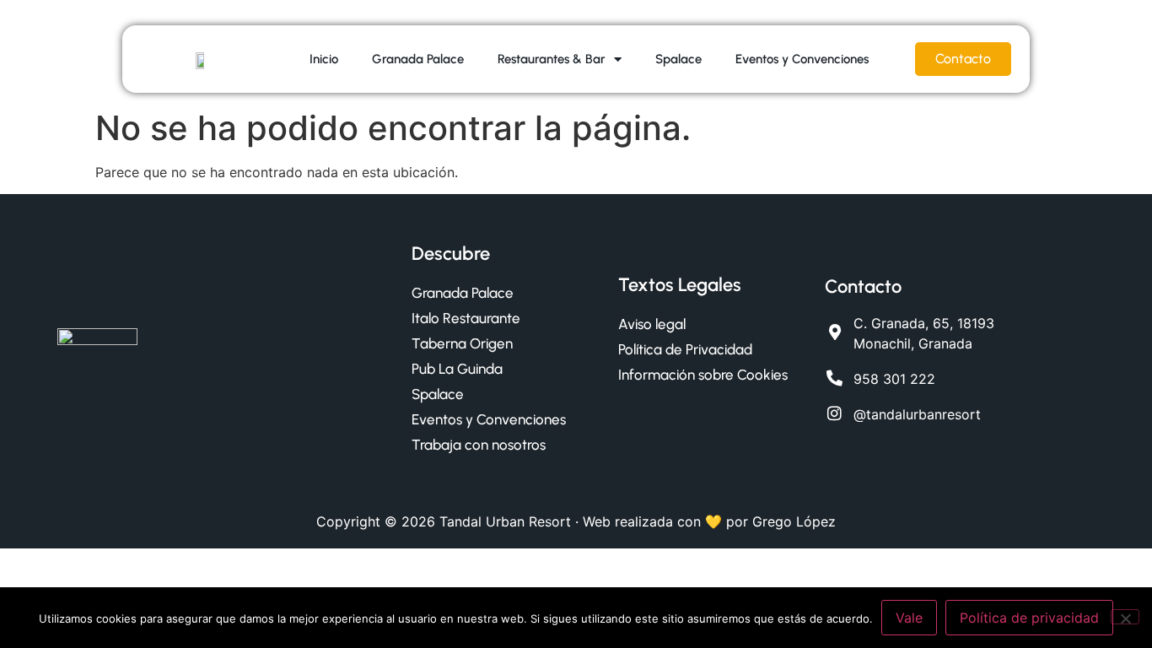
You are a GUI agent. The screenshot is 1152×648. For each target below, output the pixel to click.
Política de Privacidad (685, 349)
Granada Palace (418, 59)
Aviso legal (652, 324)
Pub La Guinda (457, 368)
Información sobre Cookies (703, 374)
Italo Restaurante (466, 318)
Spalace (678, 59)
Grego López (794, 521)
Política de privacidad (1029, 617)
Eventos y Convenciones (802, 59)
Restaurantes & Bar (552, 59)
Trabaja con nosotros (479, 444)
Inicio (324, 59)
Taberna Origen (462, 343)
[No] (1125, 616)
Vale (909, 617)
